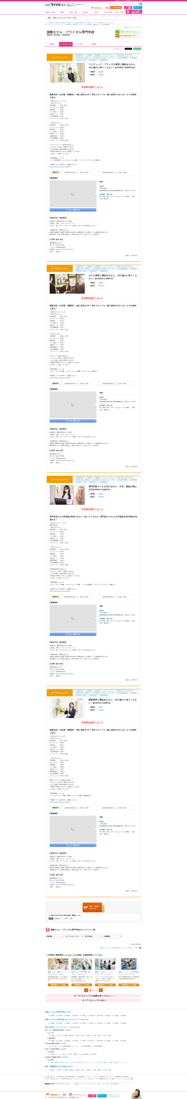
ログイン (138, 7)
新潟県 (101, 72)
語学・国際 (53, 1062)
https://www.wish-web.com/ (65, 249)
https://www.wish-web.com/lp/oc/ (60, 167)
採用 (99, 1083)
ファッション (89, 1062)
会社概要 (76, 1083)
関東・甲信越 (50, 12)
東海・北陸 (73, 12)
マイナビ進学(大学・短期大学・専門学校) (55, 22)
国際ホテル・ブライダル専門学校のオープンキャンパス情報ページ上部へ (119, 948)
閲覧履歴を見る (74, 1097)
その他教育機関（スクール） (70, 1046)
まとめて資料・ (136, 11)
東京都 (91, 1015)
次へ (101, 990)
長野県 (124, 1015)
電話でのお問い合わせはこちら (129, 32)
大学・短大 (53, 1046)
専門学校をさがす (68, 1079)
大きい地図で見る (74, 210)
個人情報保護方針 (115, 1083)
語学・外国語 (73, 1054)
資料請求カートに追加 (58, 985)
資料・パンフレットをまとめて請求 (123, 1079)
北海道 (85, 12)
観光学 (95, 1054)
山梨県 (116, 1015)
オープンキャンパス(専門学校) (63, 24)
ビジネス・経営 (102, 1062)
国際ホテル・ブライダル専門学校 (95, 22)
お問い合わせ (51, 1076)
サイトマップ (92, 1076)
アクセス (82, 1083)
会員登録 (129, 7)
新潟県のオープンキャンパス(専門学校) (82, 24)
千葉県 (84, 1015)
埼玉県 (76, 1015)
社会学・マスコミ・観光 (57, 1054)
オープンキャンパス (50, 24)
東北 (96, 12)
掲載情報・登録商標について (124, 1076)
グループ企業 (105, 1083)
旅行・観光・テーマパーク (118, 1062)
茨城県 (52, 1015)
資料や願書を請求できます (128, 35)
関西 (62, 12)
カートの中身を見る (116, 7)
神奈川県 (100, 1015)
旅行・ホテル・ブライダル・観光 (71, 1062)
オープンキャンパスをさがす (86, 1079)
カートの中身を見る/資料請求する (56, 1097)
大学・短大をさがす (53, 1079)
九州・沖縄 (119, 12)
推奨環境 (81, 1076)
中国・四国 (108, 12)
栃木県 (60, 1015)
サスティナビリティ (91, 1083)
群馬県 (68, 1015)
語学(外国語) (85, 1054)
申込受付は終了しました (92, 87)
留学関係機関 (86, 1046)
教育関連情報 (98, 1046)
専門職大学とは (103, 1079)
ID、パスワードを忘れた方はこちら (115, 1095)
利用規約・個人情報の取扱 (66, 1076)
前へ (86, 990)
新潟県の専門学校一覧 (80, 22)
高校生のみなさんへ (106, 1076)
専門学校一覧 (70, 22)
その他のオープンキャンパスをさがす (132, 27)
